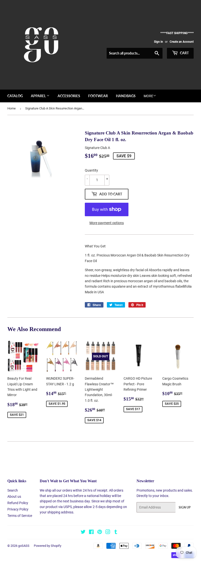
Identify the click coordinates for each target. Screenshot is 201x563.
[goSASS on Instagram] (107, 533)
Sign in (158, 41)
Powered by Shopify (47, 546)
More (148, 96)
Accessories (69, 96)
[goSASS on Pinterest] (99, 533)
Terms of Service (19, 516)
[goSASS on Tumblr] (115, 533)
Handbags (126, 96)
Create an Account (182, 41)
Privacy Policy (17, 509)
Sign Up (184, 507)
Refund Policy (17, 503)
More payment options (106, 223)
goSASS (23, 546)
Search (12, 490)
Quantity (91, 170)
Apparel (39, 96)
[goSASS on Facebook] (91, 533)
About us (14, 496)
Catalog (15, 96)
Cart (184, 53)
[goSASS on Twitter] (83, 533)
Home (11, 108)
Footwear (98, 96)
